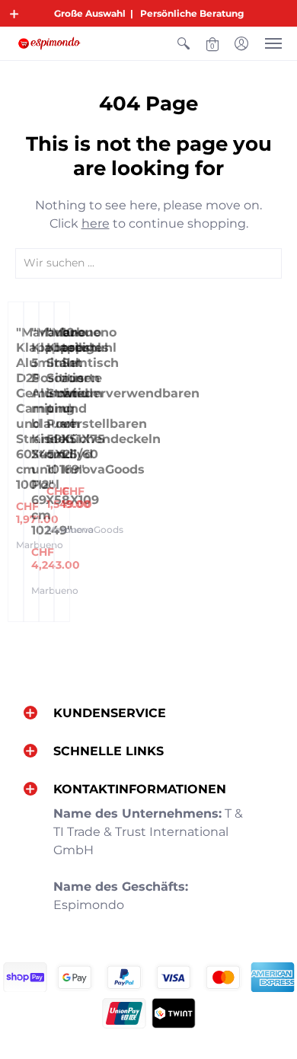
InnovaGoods (92, 529)
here (95, 223)
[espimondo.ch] (49, 43)
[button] (14, 14)
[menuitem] (183, 43)
